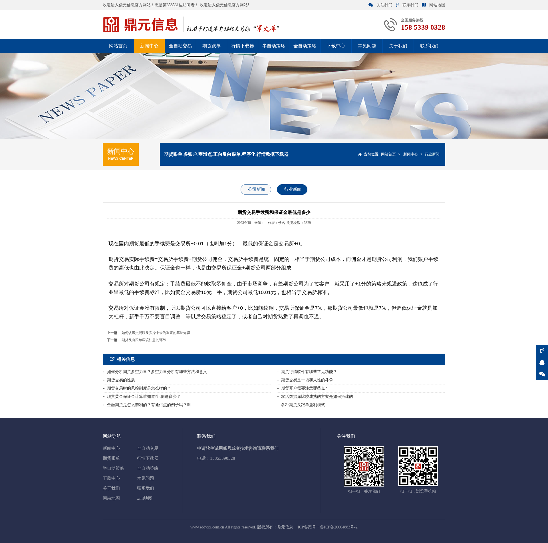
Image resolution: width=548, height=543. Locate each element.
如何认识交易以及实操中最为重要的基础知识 (156, 333)
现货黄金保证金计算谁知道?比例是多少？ (144, 396)
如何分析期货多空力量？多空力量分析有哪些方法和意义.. (158, 372)
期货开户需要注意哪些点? (304, 388)
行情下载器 (242, 45)
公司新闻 (256, 189)
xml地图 (144, 498)
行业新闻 (432, 154)
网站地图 (437, 5)
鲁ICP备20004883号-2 (339, 527)
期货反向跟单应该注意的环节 (144, 340)
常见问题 (367, 45)
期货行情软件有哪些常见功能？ (309, 372)
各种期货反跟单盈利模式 (303, 405)
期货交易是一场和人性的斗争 (307, 380)
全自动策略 (304, 45)
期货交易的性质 (121, 380)
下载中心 (336, 45)
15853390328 (222, 458)
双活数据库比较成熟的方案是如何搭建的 (317, 396)
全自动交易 (180, 45)
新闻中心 (149, 45)
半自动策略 (273, 45)
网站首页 (118, 45)
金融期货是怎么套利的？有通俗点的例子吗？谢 (149, 405)
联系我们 (410, 5)
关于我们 (398, 45)
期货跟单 (211, 45)
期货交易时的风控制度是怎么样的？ (139, 388)
